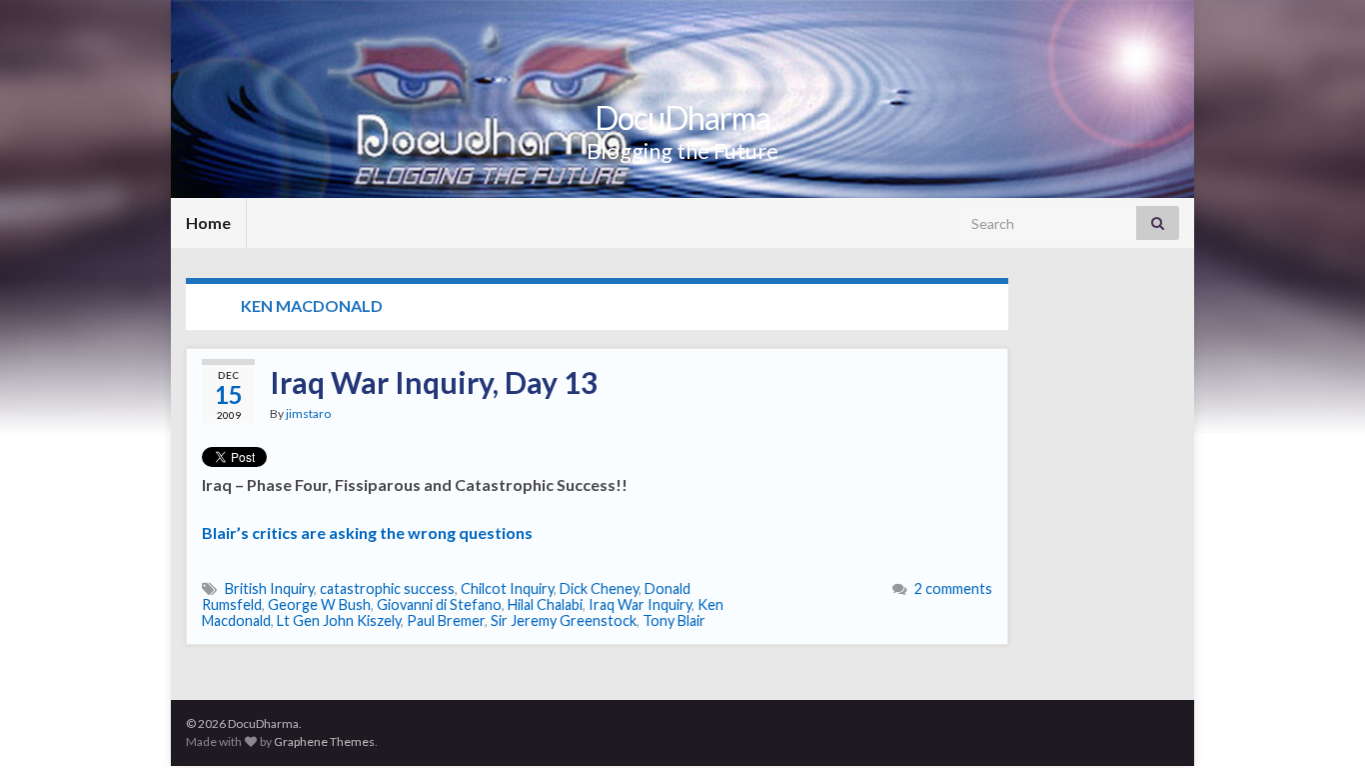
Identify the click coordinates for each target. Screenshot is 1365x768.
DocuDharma (682, 117)
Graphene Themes (324, 741)
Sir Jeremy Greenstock (564, 620)
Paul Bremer (446, 620)
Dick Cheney (599, 588)
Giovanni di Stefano (439, 604)
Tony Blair (674, 620)
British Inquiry (269, 588)
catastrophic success (387, 588)
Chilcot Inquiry (507, 588)
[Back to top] (1320, 723)
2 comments (953, 588)
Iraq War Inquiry (640, 604)
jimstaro (308, 413)
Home (208, 222)
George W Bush (319, 604)
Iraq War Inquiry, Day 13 (434, 382)
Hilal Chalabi (545, 604)
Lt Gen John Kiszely (339, 620)
